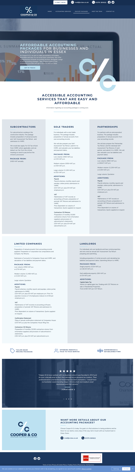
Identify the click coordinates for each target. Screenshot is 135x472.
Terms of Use (47, 465)
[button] (63, 11)
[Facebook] (109, 2)
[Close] (132, 468)
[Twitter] (113, 2)
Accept (126, 469)
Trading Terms (72, 465)
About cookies (86, 469)
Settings (116, 469)
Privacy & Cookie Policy (59, 465)
